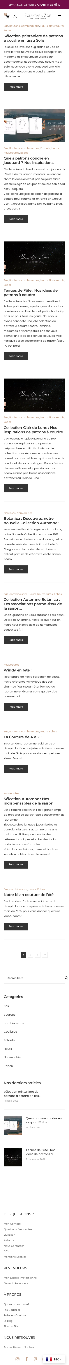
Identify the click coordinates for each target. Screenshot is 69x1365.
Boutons (9, 1015)
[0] (8, 16)
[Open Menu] (60, 17)
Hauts (8, 1049)
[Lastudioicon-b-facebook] (26, 1359)
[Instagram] (17, 1359)
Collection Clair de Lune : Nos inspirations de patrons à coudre (33, 429)
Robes (8, 1066)
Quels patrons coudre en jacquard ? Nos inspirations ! (44, 1120)
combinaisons (14, 1023)
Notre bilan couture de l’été (29, 894)
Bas (6, 1006)
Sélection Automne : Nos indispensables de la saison (28, 801)
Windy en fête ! (18, 670)
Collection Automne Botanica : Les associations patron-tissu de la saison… (33, 603)
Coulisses (10, 1032)
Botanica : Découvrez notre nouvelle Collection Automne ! (31, 520)
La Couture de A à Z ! (23, 737)
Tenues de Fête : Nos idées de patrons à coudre (40, 1152)
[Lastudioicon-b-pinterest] (35, 1359)
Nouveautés (12, 1057)
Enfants (9, 1040)
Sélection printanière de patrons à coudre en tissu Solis (22, 1094)
